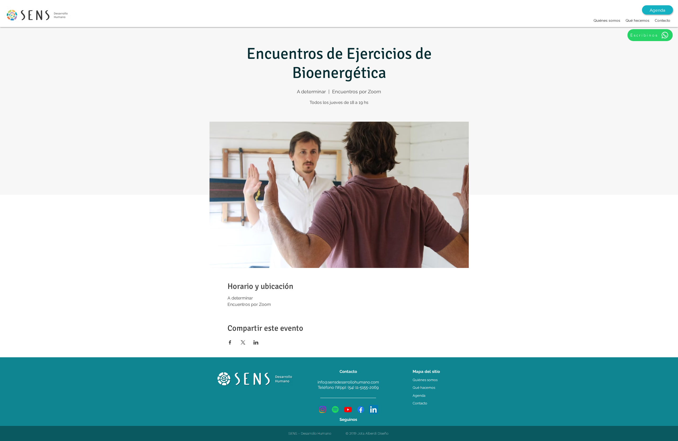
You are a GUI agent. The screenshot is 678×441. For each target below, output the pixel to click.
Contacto (420, 403)
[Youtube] (348, 409)
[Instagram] (322, 409)
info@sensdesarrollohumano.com (348, 382)
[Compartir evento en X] (243, 342)
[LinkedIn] (373, 409)
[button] (607, 20)
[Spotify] (335, 409)
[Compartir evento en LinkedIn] (255, 342)
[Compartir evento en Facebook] (230, 342)
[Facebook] (360, 409)
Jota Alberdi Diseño (373, 433)
